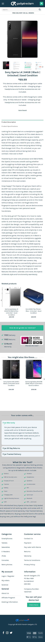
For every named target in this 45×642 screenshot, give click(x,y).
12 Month (8, 344)
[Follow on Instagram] (7, 633)
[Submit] (40, 9)
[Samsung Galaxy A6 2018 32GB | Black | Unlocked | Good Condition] (34, 369)
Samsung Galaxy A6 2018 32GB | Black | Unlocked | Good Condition (33, 383)
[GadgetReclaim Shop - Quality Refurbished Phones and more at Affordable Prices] (22, 3)
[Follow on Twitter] (11, 633)
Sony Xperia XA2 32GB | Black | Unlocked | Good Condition (11, 383)
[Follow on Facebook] (3, 633)
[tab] (22, 122)
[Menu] (3, 3)
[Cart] (41, 3)
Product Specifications (10, 126)
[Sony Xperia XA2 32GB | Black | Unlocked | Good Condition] (11, 369)
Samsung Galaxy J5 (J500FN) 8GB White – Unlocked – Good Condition (11, 312)
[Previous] (5, 39)
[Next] (40, 39)
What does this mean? (32, 345)
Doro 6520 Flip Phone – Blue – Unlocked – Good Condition (33, 311)
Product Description (9, 122)
